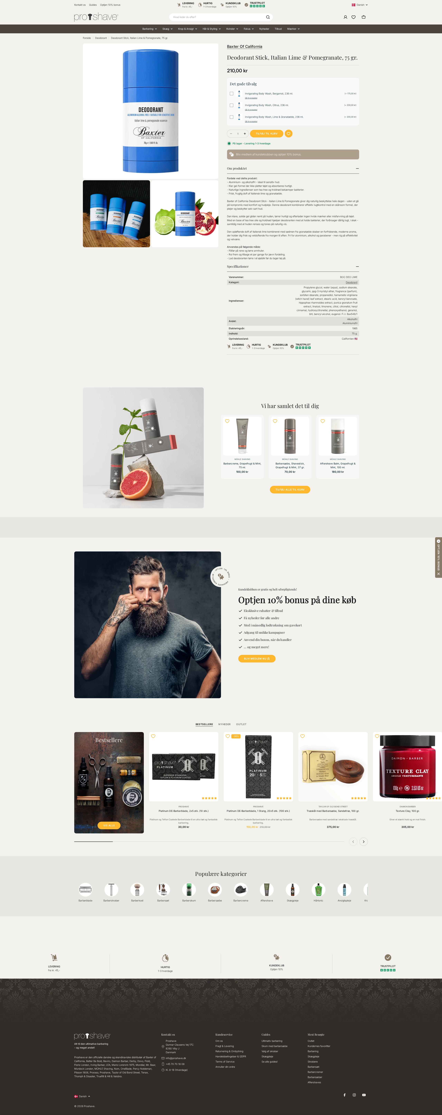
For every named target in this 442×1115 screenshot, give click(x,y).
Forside (87, 37)
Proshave (184, 806)
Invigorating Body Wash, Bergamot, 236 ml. (269, 93)
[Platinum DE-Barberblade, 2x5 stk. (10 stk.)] (184, 767)
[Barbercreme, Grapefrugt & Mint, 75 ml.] (242, 436)
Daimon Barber (408, 806)
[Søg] (268, 17)
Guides (93, 4)
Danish (360, 5)
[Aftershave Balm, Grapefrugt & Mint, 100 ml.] (338, 436)
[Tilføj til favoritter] (288, 133)
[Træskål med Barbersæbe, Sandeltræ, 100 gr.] (333, 767)
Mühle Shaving (242, 459)
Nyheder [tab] (224, 724)
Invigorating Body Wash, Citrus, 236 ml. (267, 105)
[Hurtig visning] (257, 424)
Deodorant (101, 37)
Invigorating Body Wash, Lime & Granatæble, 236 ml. (274, 117)
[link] (293, 154)
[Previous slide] (353, 842)
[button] (438, 557)
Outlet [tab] (241, 724)
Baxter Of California (244, 46)
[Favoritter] (353, 17)
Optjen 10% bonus (110, 4)
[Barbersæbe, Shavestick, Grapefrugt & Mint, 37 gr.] (290, 436)
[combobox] (221, 17)
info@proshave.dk (176, 1058)
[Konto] (345, 17)
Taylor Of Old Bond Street (333, 806)
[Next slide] (363, 842)
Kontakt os (80, 4)
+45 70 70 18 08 (175, 1064)
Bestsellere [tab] (204, 724)
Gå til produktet (251, 98)
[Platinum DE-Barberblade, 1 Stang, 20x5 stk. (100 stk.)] (258, 767)
